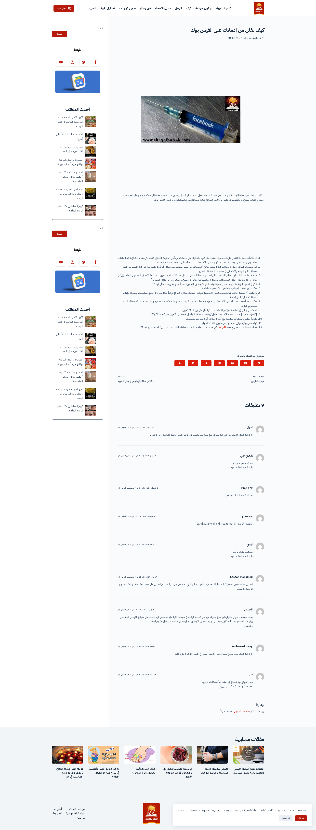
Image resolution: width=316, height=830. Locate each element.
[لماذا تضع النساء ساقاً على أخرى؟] (90, 138)
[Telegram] (206, 363)
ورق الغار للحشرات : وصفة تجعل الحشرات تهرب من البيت (69, 193)
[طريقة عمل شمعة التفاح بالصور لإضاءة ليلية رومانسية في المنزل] (67, 755)
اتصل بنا (57, 813)
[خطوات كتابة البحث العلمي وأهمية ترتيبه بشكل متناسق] (248, 755)
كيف (188, 8)
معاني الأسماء (163, 8)
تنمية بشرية (223, 8)
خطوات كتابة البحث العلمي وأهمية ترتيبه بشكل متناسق (248, 771)
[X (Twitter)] (245, 363)
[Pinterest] (232, 363)
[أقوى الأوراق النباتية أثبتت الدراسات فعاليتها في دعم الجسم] (90, 121)
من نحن (81, 818)
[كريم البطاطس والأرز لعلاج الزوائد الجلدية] (90, 210)
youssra (247, 516)
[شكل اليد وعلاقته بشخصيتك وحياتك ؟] (140, 755)
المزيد (92, 8)
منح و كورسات (127, 8)
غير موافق (286, 818)
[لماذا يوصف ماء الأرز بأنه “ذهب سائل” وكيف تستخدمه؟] (90, 176)
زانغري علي (246, 456)
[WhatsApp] (193, 363)
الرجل (178, 8)
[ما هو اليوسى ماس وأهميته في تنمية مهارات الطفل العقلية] (103, 755)
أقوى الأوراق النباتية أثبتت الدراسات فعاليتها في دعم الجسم (70, 122)
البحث (100, 28)
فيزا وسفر (145, 8)
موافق (301, 818)
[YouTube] (60, 62)
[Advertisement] (191, 69)
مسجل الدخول (241, 711)
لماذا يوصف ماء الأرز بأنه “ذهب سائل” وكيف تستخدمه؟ (71, 177)
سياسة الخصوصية (75, 813)
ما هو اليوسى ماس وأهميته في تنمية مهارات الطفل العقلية (104, 773)
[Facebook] (258, 363)
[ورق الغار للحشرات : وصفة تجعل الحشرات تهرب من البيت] (90, 193)
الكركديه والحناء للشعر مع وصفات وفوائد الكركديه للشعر (177, 773)
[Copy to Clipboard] (179, 363)
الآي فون (222, 328)
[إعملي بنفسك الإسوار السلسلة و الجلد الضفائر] (212, 755)
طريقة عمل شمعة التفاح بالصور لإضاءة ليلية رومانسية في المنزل (69, 773)
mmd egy (247, 488)
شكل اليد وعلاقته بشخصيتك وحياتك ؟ (144, 771)
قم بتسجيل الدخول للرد (126, 427)
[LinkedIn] (219, 363)
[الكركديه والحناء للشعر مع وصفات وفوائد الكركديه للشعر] (176, 755)
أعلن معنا (61, 8)
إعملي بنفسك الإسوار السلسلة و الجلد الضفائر (214, 771)
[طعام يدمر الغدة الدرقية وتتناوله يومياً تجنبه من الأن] (90, 164)
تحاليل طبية (107, 8)
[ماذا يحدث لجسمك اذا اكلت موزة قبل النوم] (90, 151)
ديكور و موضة (203, 8)
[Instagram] (72, 62)
